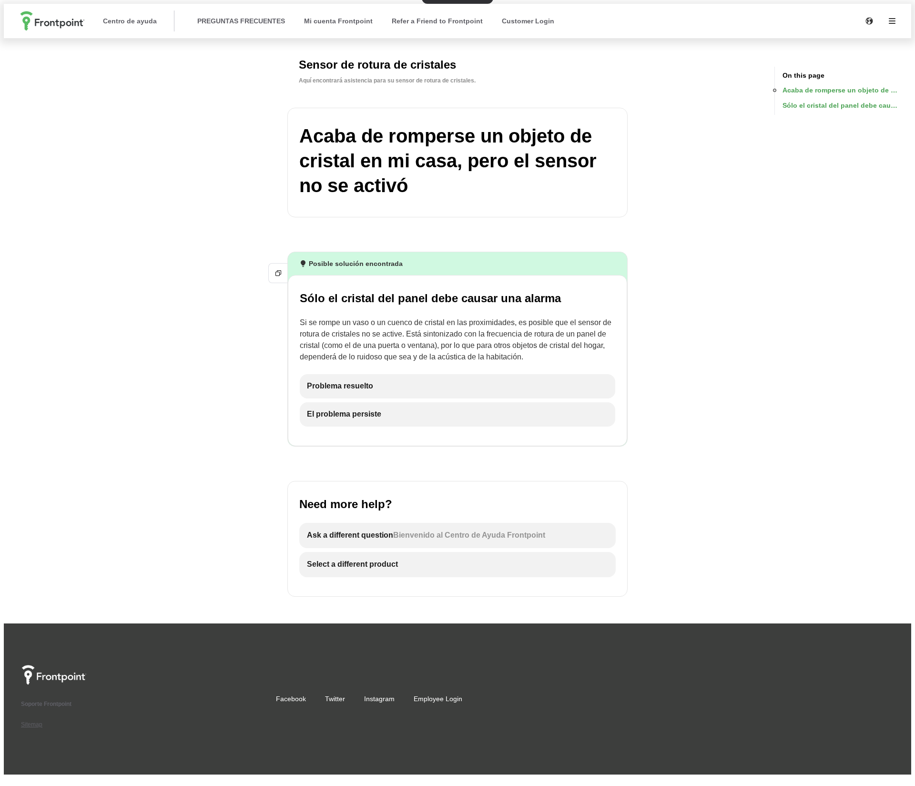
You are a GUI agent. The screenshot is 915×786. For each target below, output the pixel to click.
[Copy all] (278, 273)
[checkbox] (457, 386)
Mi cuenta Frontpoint (338, 21)
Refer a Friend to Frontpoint (437, 21)
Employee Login (438, 699)
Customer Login (528, 21)
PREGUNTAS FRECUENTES (241, 21)
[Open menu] (892, 21)
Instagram (379, 699)
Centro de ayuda (130, 21)
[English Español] (869, 21)
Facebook (291, 699)
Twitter (335, 699)
